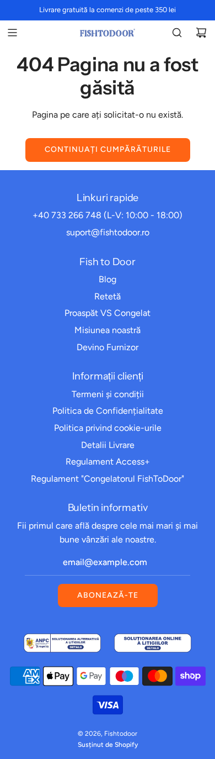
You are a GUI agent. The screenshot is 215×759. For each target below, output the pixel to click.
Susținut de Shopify (108, 745)
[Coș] (201, 32)
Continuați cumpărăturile (108, 149)
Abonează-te (107, 595)
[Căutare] (177, 32)
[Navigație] (12, 32)
